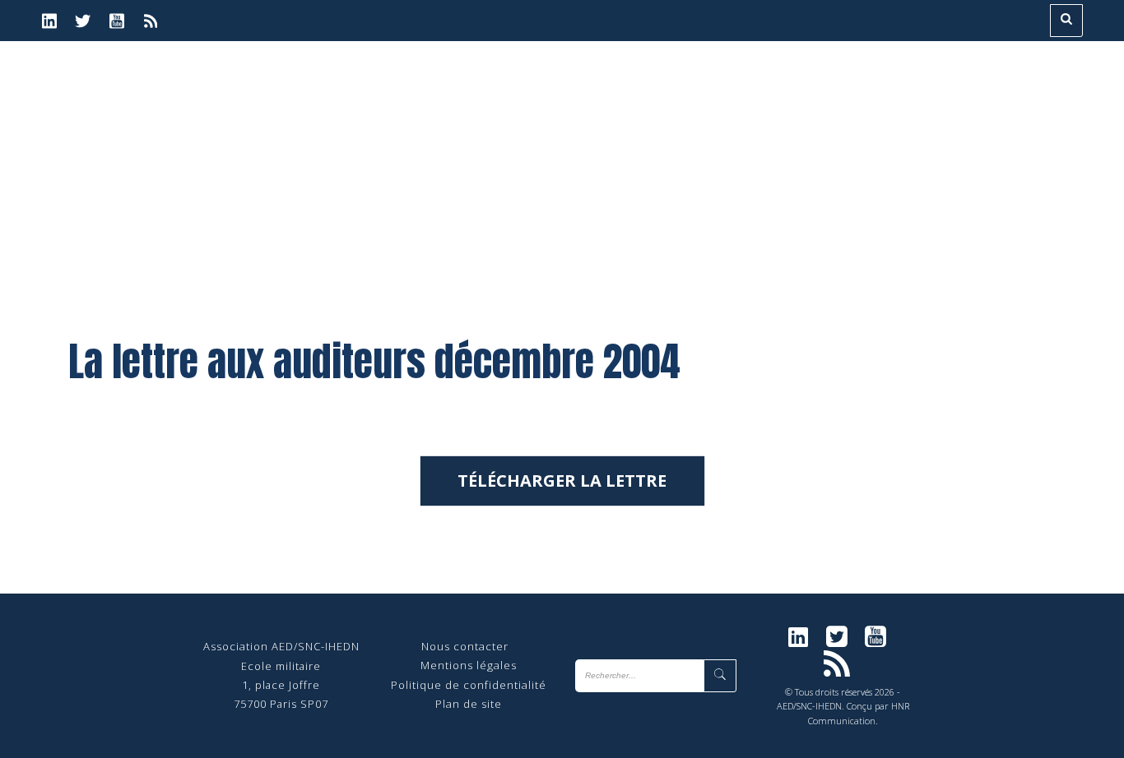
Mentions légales (468, 665)
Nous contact (458, 646)
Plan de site (468, 703)
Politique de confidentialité (468, 684)
